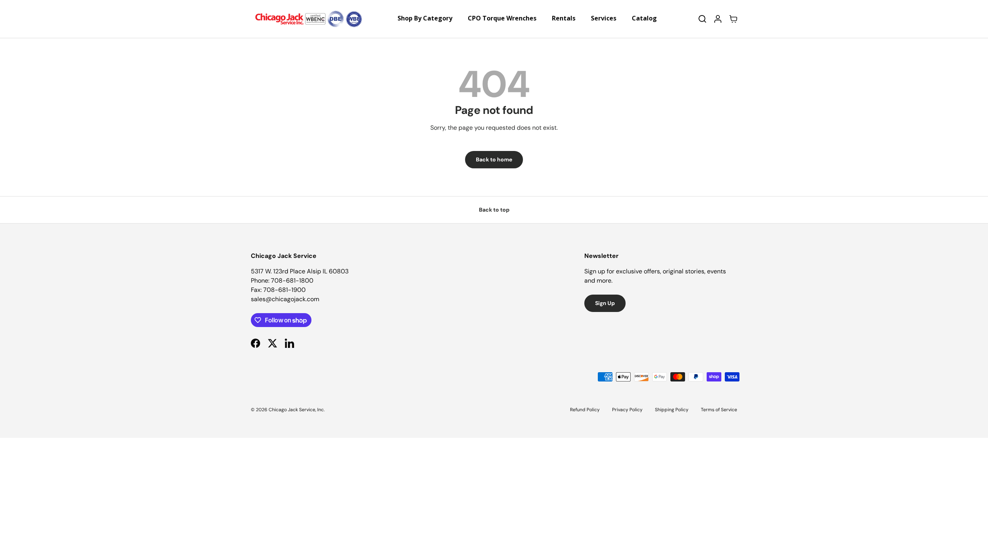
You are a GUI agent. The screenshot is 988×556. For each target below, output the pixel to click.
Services (603, 18)
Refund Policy (585, 410)
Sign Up (605, 303)
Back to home (494, 159)
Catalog (644, 18)
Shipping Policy (672, 410)
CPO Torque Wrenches (502, 18)
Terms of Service (719, 410)
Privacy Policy (627, 410)
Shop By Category (425, 18)
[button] (733, 19)
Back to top (494, 209)
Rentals (563, 18)
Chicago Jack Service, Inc (296, 410)
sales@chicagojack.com (285, 299)
